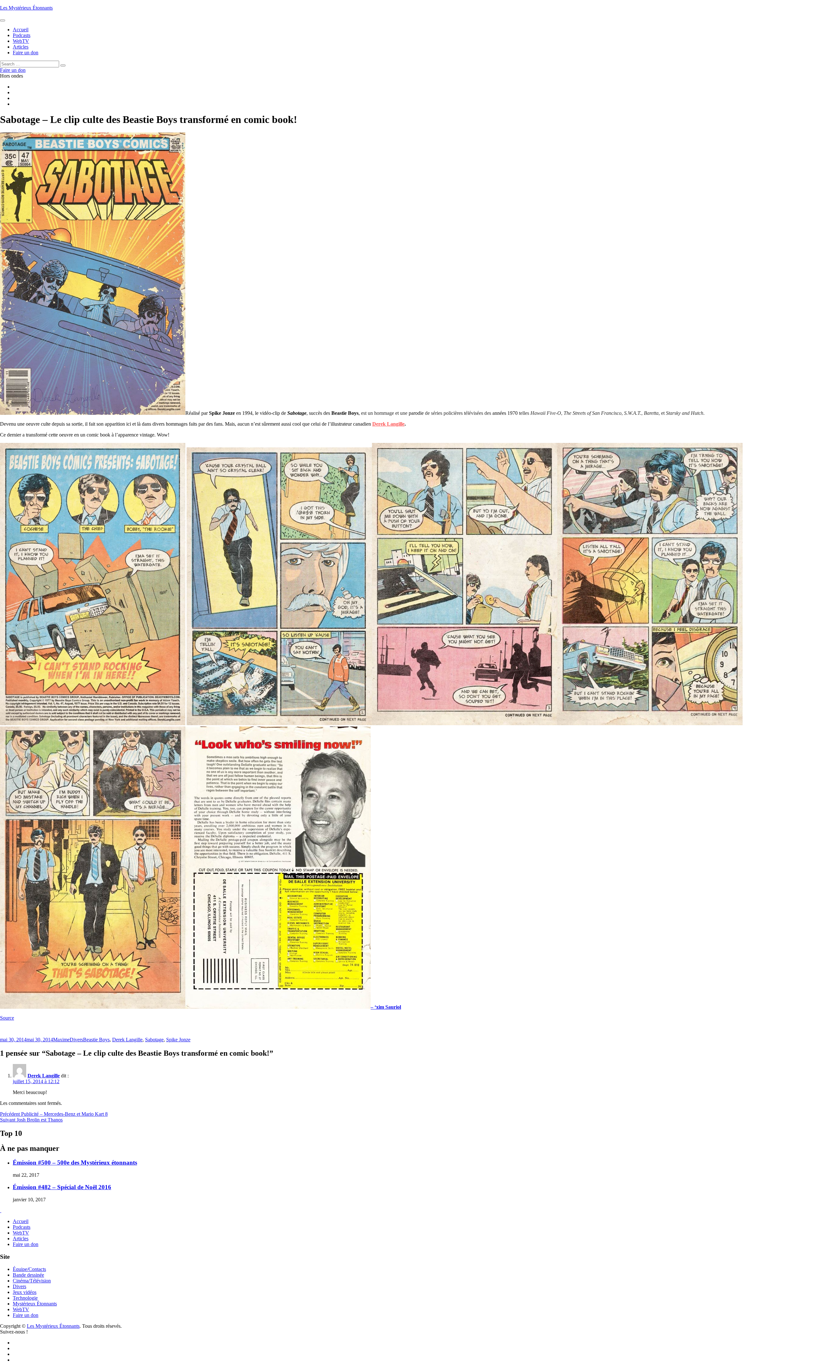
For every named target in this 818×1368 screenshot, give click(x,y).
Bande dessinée (28, 1275)
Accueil (20, 1221)
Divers (76, 1039)
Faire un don (25, 1244)
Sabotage (154, 1039)
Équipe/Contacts (29, 1269)
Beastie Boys (96, 1039)
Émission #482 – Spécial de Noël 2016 (62, 1187)
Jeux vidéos (24, 1292)
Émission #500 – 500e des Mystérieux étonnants (75, 1162)
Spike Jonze (178, 1039)
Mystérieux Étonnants (35, 1303)
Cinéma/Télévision (32, 1280)
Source (7, 1018)
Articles (20, 1238)
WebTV (21, 1232)
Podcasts (21, 1227)
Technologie (25, 1298)
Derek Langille (388, 424)
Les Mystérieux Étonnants (26, 8)
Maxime (61, 1039)
